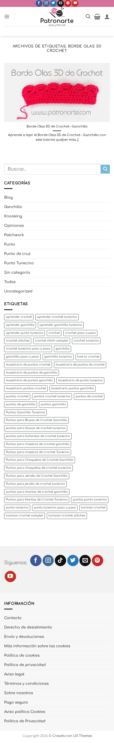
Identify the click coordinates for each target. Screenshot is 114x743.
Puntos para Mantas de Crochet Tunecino (37, 499)
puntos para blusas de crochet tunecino (36, 428)
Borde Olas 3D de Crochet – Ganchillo (57, 126)
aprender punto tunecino (24, 332)
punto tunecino (17, 507)
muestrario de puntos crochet (28, 364)
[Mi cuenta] (107, 16)
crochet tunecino (86, 340)
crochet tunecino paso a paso (28, 348)
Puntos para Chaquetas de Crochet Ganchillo (39, 459)
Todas (9, 282)
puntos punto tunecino (90, 499)
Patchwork (14, 235)
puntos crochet (17, 396)
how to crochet (88, 356)
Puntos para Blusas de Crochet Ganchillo (36, 420)
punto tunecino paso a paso (55, 507)
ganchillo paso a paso (22, 356)
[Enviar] (105, 169)
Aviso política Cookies (24, 712)
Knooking (13, 216)
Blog (8, 197)
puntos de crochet (89, 396)
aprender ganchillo (20, 324)
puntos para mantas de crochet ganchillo (37, 491)
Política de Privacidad (24, 721)
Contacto (13, 618)
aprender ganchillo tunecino (61, 324)
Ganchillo (13, 207)
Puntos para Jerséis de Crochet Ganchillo (37, 475)
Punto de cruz (17, 254)
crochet (54, 332)
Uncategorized (18, 291)
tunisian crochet (93, 507)
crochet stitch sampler (51, 340)
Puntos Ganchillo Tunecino (25, 412)
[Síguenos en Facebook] (39, 3)
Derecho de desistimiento (28, 627)
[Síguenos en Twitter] (53, 3)
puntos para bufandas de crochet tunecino (38, 436)
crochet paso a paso (80, 332)
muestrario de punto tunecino (80, 380)
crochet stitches (18, 340)
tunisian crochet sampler (24, 515)
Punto (9, 244)
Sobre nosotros (18, 693)
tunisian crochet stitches (66, 515)
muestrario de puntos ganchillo (29, 380)
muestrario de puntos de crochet (80, 364)
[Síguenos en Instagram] (46, 3)
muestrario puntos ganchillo (72, 388)
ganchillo (62, 348)
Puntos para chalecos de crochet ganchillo (37, 444)
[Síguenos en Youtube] (75, 3)
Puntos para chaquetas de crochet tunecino (38, 467)
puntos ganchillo (53, 404)
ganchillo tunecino (58, 356)
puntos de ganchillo (20, 404)
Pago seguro (16, 702)
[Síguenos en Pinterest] (67, 3)
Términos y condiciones (26, 683)
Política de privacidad (25, 665)
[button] (7, 16)
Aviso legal (14, 674)
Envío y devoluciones (24, 637)
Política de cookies (22, 655)
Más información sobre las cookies (37, 646)
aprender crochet (19, 316)
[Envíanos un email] (60, 3)
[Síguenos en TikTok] (60, 560)
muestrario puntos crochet (26, 388)
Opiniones (14, 225)
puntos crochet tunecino (52, 396)
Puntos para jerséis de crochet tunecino (35, 483)
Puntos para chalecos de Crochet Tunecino (37, 452)
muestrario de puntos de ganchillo (31, 372)
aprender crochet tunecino (57, 316)
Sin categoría (17, 272)
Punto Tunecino (19, 263)
